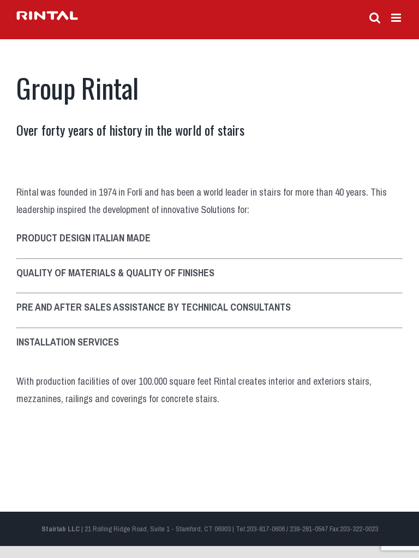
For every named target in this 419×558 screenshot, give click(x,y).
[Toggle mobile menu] (397, 17)
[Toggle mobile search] (374, 17)
